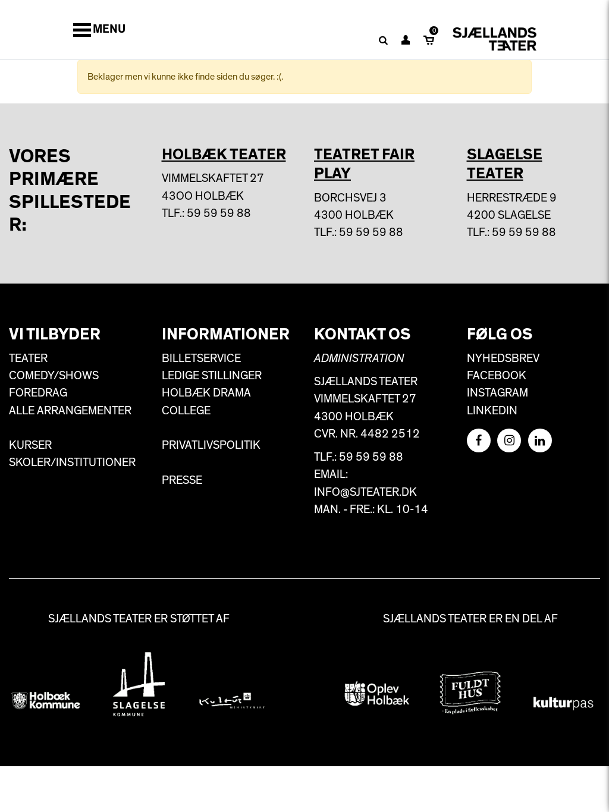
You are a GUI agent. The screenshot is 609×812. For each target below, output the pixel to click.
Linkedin (492, 411)
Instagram (497, 393)
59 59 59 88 (219, 213)
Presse (182, 480)
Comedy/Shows (54, 376)
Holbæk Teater (224, 154)
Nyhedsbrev (503, 358)
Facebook (496, 376)
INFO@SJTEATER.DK (365, 492)
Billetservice (201, 358)
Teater (28, 358)
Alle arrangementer (70, 411)
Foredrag (38, 393)
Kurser (30, 445)
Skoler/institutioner (72, 462)
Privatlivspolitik (211, 445)
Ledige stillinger (212, 376)
